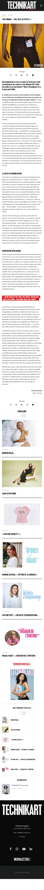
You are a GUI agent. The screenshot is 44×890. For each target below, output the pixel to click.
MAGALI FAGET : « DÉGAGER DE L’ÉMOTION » (19, 655)
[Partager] (10, 75)
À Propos (22, 837)
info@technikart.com (23, 832)
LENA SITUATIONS (9, 493)
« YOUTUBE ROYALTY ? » (11, 534)
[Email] (27, 75)
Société (4, 15)
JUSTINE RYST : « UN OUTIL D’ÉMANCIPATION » (20, 615)
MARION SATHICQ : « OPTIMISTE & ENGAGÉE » (19, 574)
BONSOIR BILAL (8, 453)
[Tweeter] (16, 75)
